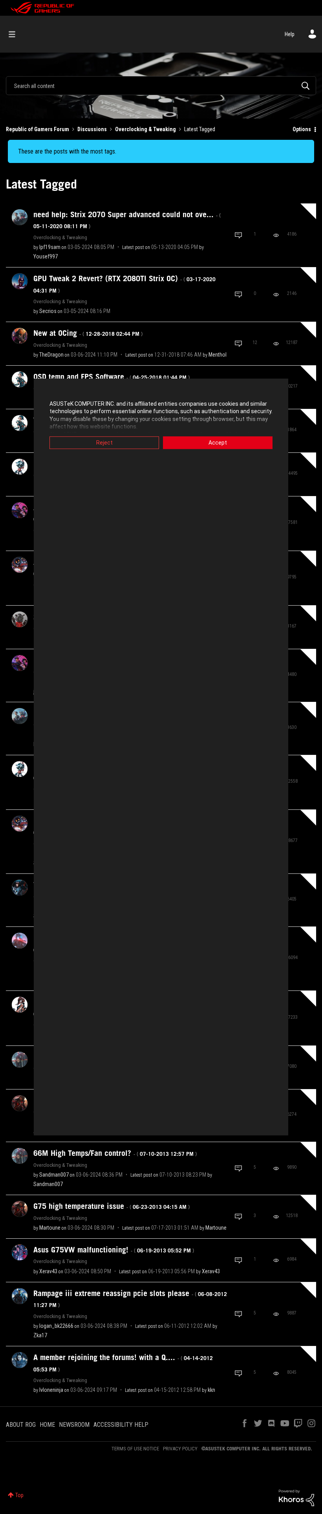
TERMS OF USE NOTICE (135, 1449)
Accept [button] (218, 442)
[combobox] (161, 85)
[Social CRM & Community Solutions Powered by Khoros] (296, 1497)
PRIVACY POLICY (180, 1449)
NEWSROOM (74, 1424)
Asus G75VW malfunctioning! (113, 1249)
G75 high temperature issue (111, 1206)
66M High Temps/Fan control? (115, 1153)
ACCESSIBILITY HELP (120, 1424)
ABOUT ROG (21, 1424)
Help (290, 34)
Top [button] (19, 1495)
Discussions (92, 129)
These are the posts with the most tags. (67, 151)
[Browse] (16, 34)
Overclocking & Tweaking (145, 129)
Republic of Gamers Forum (37, 129)
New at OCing (88, 333)
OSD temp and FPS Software (111, 376)
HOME (47, 1424)
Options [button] (302, 129)
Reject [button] (104, 442)
